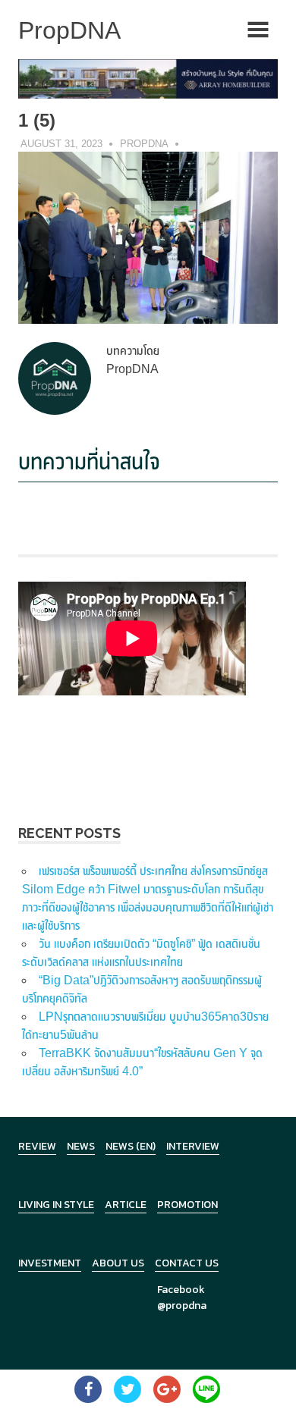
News (81, 1146)
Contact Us (187, 1263)
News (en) (130, 1146)
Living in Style (56, 1205)
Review (37, 1146)
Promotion (187, 1205)
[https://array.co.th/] (148, 77)
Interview (192, 1146)
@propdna (181, 1305)
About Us (118, 1263)
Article (125, 1205)
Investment (49, 1263)
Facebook (181, 1290)
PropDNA (144, 143)
